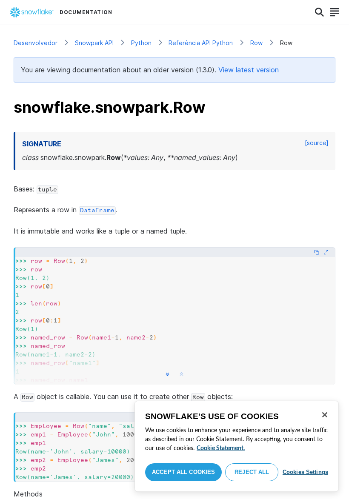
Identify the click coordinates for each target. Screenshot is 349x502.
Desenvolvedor (35, 42)
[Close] (324, 414)
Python (141, 42)
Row (256, 42)
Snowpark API (94, 42)
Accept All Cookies (183, 472)
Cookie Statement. (221, 448)
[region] (236, 446)
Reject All (252, 472)
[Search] (319, 12)
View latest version (248, 70)
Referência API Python (201, 42)
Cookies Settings (305, 472)
